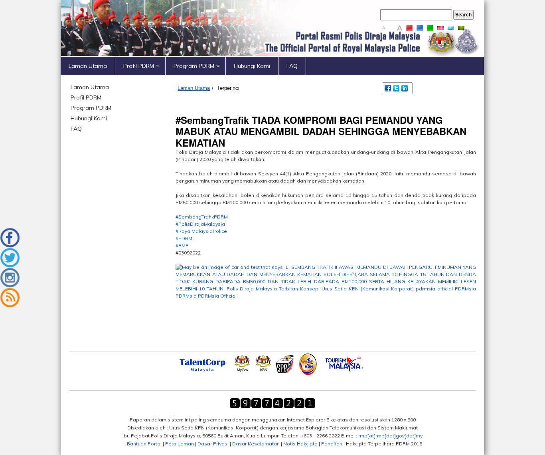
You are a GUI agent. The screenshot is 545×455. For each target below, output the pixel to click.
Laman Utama (88, 66)
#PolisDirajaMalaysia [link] (200, 224)
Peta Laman (179, 444)
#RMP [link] (182, 245)
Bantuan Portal (144, 444)
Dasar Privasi (213, 444)
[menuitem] (88, 66)
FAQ (292, 66)
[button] (326, 324)
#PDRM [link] (184, 238)
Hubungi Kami (252, 66)
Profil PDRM (138, 66)
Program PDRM (194, 66)
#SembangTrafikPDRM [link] (202, 217)
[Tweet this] (397, 87)
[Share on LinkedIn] (405, 87)
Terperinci (228, 88)
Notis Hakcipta (300, 444)
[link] (326, 289)
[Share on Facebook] (388, 87)
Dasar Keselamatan (256, 444)
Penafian (331, 444)
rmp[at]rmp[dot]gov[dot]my (390, 436)
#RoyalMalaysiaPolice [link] (201, 231)
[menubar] (272, 66)
